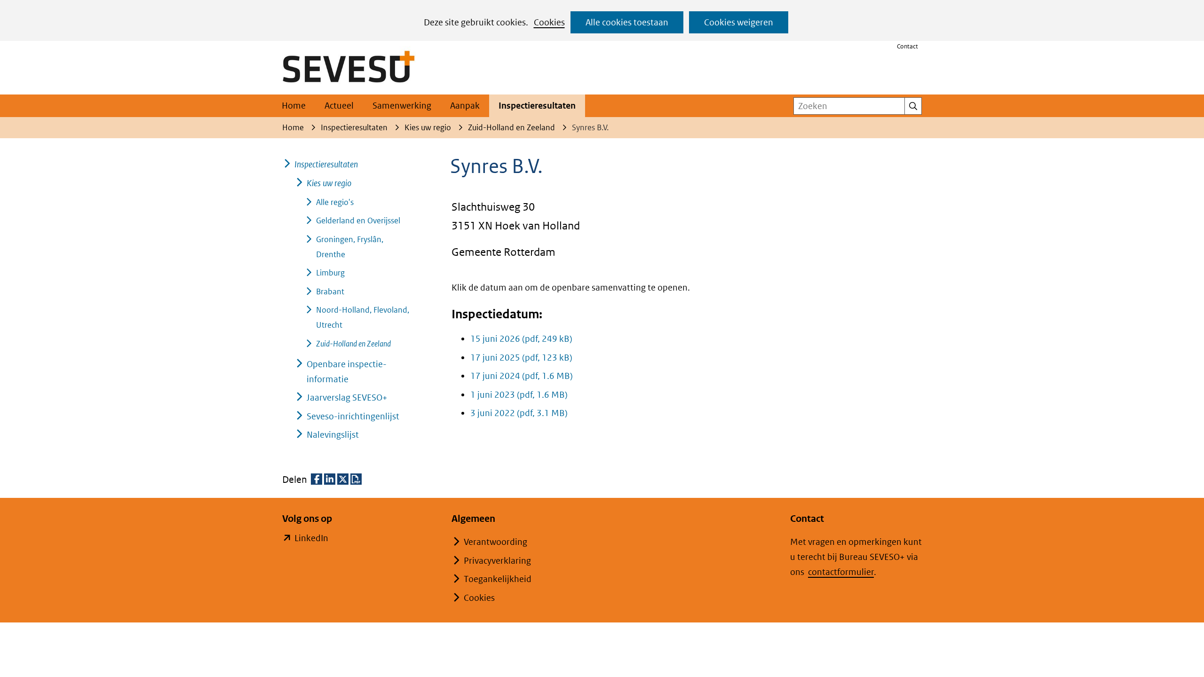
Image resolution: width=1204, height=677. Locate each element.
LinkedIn (311, 539)
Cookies (549, 22)
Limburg (330, 273)
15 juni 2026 (521, 338)
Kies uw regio (329, 183)
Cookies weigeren (738, 22)
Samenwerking (401, 105)
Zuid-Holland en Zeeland (353, 343)
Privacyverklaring (497, 560)
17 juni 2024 (521, 375)
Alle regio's (335, 202)
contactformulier (841, 572)
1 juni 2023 (519, 394)
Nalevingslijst (333, 434)
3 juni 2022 (519, 413)
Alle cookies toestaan (627, 22)
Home (294, 105)
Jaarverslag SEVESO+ (347, 397)
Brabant (330, 291)
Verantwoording (495, 541)
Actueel (339, 105)
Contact (907, 46)
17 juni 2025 (521, 357)
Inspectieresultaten (537, 105)
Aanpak (465, 105)
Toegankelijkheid (497, 579)
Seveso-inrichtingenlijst (353, 416)
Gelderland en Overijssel (358, 220)
